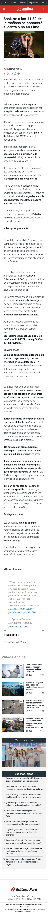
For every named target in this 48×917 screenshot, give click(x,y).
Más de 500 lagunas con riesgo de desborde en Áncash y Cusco (35, 686)
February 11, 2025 (19, 626)
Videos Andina (14, 657)
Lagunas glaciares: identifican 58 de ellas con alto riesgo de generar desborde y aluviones (23, 832)
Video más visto (24, 740)
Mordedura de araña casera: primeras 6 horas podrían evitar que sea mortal (35, 703)
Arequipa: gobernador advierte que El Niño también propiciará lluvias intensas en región (23, 862)
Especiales (33, 3)
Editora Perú (11, 904)
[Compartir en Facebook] (40, 675)
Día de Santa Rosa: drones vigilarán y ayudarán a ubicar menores (34, 668)
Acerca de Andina (25, 904)
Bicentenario (10, 3)
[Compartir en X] (43, 675)
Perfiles (22, 3)
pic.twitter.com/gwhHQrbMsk (22, 612)
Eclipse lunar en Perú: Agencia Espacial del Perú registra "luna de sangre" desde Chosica (24, 851)
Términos (38, 904)
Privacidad (24, 906)
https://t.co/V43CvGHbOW (20, 609)
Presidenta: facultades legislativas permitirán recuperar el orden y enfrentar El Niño (24, 813)
